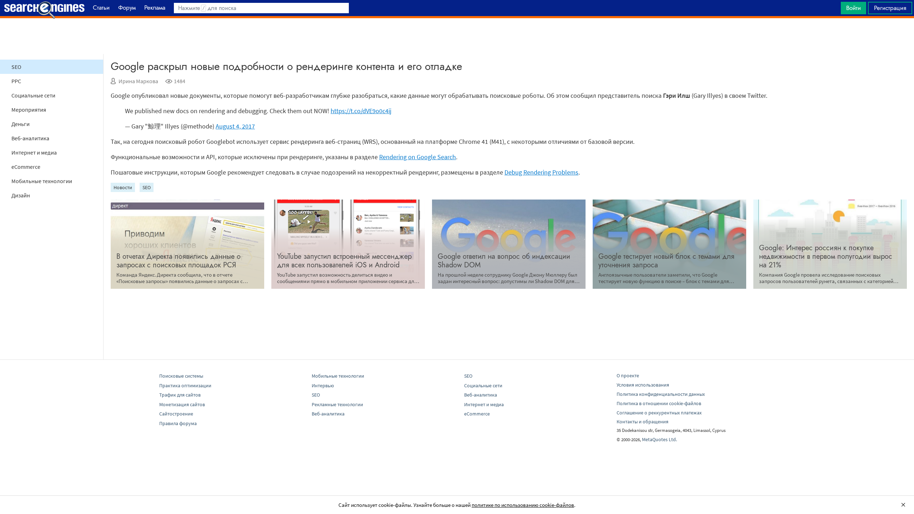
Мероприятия (28, 109)
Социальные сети (33, 95)
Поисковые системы (181, 376)
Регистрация (890, 8)
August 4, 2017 (235, 126)
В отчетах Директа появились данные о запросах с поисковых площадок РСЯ (178, 260)
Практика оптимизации (185, 385)
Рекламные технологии (337, 404)
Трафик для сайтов (180, 395)
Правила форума (178, 423)
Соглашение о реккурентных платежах (659, 412)
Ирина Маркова (138, 81)
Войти (853, 8)
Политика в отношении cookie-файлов (659, 403)
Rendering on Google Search (417, 157)
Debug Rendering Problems (541, 172)
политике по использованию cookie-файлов (523, 505)
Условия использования (643, 385)
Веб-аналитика (30, 138)
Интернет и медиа (34, 152)
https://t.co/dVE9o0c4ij (361, 111)
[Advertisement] (457, 36)
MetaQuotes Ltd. (659, 439)
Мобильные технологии (41, 181)
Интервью (323, 385)
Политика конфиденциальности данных (661, 394)
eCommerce (25, 166)
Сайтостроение (176, 413)
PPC (16, 81)
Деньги (20, 123)
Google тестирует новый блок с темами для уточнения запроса (666, 260)
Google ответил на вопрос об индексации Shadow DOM (504, 260)
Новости (123, 187)
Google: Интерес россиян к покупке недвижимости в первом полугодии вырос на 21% (825, 256)
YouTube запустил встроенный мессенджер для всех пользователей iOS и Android (344, 260)
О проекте (628, 375)
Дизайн (20, 195)
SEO (16, 66)
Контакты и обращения (642, 421)
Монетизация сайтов (182, 404)
